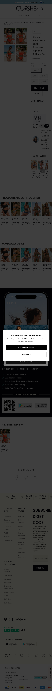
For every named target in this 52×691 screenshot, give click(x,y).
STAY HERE (26, 354)
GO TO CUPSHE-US (26, 348)
